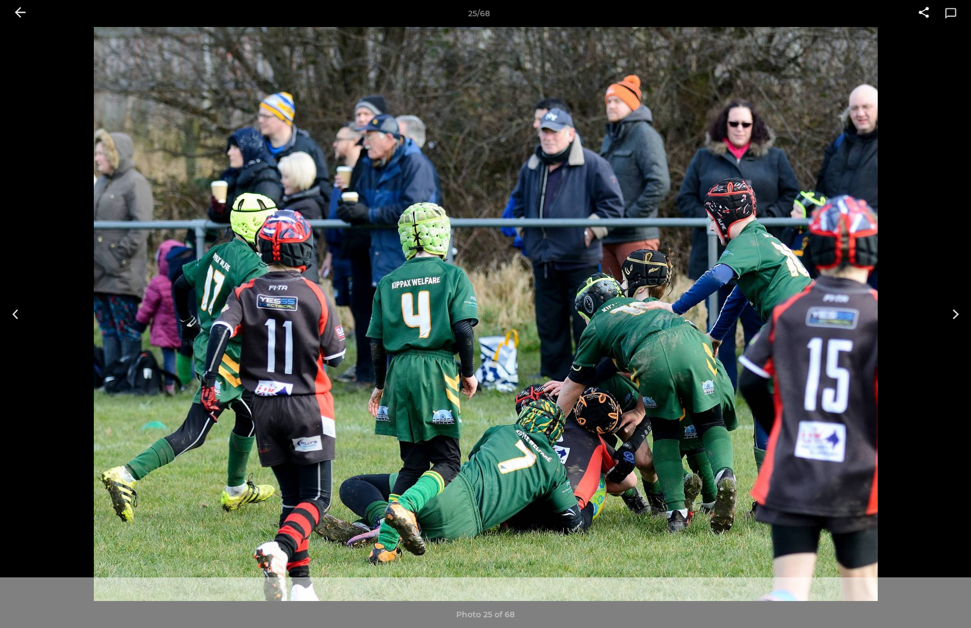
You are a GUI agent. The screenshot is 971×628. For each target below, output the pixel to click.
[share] (924, 13)
